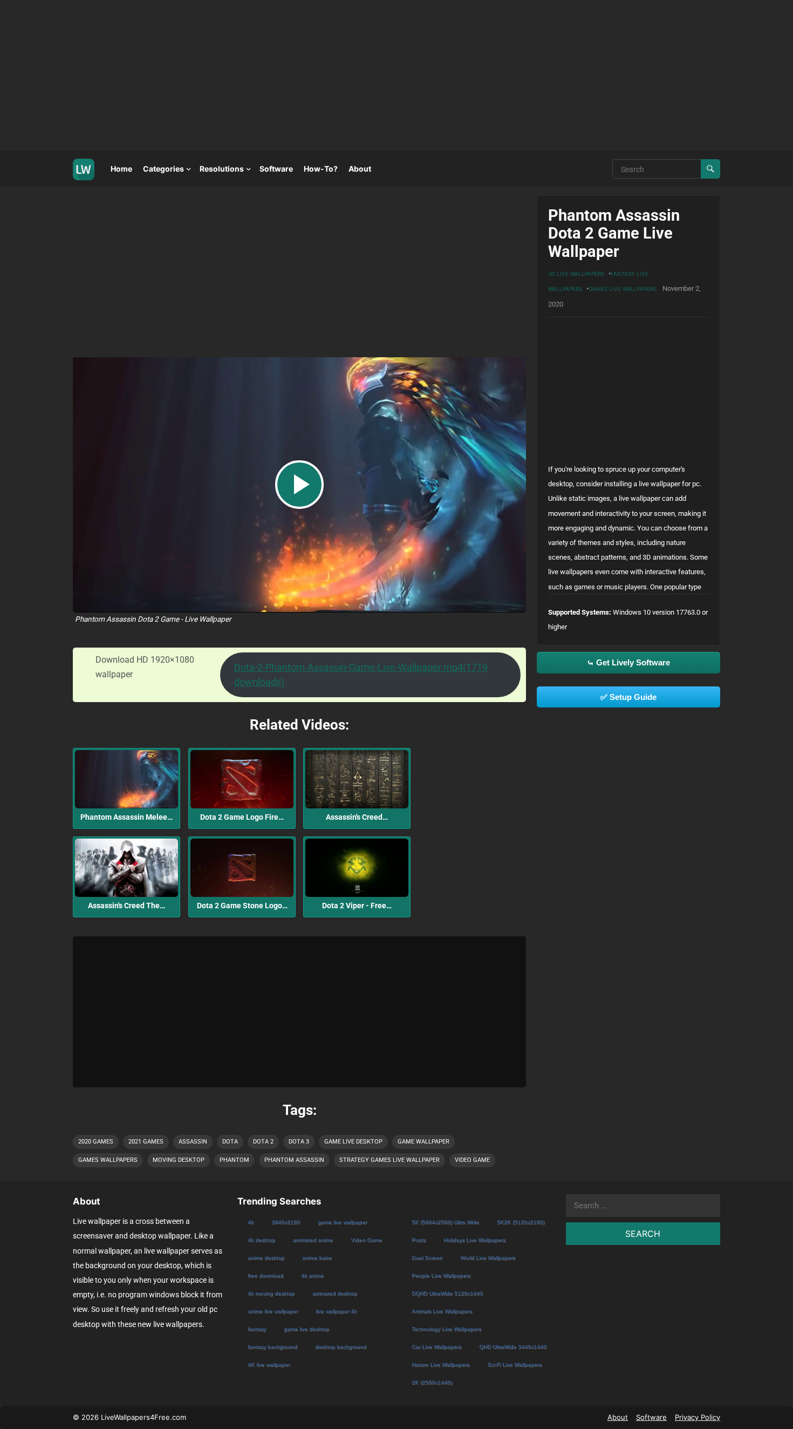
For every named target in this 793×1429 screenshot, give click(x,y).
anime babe (317, 1258)
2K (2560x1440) (432, 1382)
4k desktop (261, 1240)
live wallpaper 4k (336, 1311)
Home (121, 168)
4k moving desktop (271, 1293)
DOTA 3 (299, 1141)
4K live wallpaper (269, 1364)
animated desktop (334, 1293)
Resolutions (222, 168)
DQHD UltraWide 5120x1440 (447, 1293)
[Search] (710, 169)
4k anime (312, 1275)
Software (276, 168)
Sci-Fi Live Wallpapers (514, 1364)
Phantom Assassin (294, 1159)
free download (265, 1275)
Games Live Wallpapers (623, 288)
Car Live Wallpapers (436, 1347)
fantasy (257, 1329)
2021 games (145, 1141)
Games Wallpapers (108, 1159)
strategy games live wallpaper (389, 1159)
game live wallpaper (342, 1222)
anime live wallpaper (273, 1311)
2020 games (95, 1141)
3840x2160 (285, 1222)
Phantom (234, 1159)
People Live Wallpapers (441, 1275)
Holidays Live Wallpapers (474, 1240)
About (359, 168)
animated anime (313, 1240)
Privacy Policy (697, 1417)
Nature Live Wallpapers (440, 1364)
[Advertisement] (323, 75)
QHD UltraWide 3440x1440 (512, 1347)
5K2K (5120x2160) (520, 1222)
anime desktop (266, 1258)
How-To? (321, 168)
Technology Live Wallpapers (446, 1329)
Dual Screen (427, 1258)
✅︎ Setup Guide (628, 697)
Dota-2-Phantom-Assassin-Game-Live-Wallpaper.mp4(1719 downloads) (361, 675)
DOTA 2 (263, 1141)
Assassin (193, 1141)
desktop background (340, 1347)
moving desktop (178, 1159)
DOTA (230, 1141)
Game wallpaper (423, 1141)
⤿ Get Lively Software (628, 662)
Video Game (472, 1159)
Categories (163, 168)
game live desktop (353, 1141)
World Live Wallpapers (487, 1258)
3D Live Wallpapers (576, 273)
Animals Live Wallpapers (442, 1311)
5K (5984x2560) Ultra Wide (445, 1222)
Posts (419, 1240)
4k (251, 1222)
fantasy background (272, 1347)
